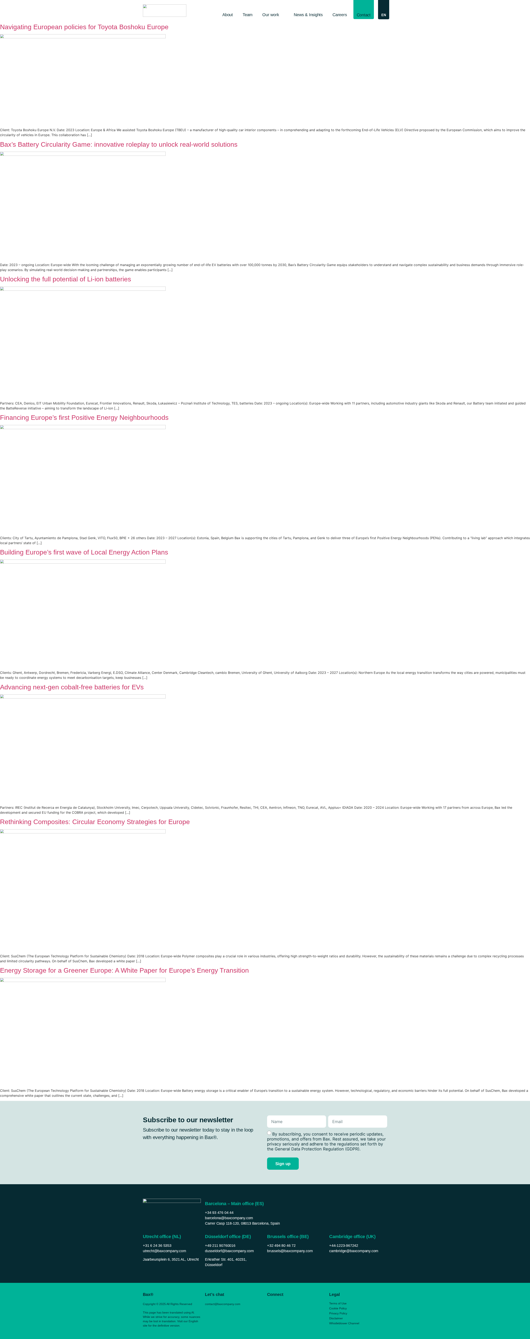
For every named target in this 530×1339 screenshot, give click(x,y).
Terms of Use (338, 1303)
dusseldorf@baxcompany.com (229, 1251)
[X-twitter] (278, 1303)
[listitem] (172, 1259)
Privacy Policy (338, 1313)
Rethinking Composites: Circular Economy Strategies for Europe (95, 822)
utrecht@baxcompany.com (164, 1251)
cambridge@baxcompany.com (353, 1251)
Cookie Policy (338, 1308)
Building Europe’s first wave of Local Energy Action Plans (84, 552)
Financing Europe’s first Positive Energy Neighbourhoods (84, 417)
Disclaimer (336, 1318)
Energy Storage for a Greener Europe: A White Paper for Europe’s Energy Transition (124, 970)
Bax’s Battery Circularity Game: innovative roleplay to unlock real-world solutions (118, 144)
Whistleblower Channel (344, 1323)
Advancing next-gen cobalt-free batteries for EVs (72, 687)
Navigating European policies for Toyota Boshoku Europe (84, 27)
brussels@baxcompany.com (290, 1251)
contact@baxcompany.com (222, 1304)
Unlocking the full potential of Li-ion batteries (65, 279)
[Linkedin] (269, 1303)
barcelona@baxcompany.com (229, 1218)
